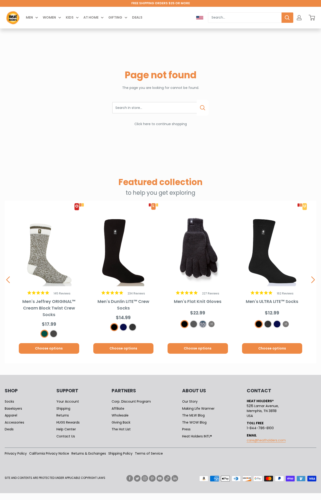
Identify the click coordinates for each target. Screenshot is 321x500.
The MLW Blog (193, 415)
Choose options (49, 348)
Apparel (11, 415)
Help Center (66, 429)
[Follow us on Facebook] (129, 478)
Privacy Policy (16, 453)
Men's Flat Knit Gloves (197, 301)
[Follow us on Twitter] (137, 478)
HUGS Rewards (68, 422)
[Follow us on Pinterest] (152, 478)
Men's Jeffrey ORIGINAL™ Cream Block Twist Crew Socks (48, 307)
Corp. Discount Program (131, 401)
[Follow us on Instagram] (144, 478)
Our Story (190, 401)
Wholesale (120, 415)
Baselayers (13, 408)
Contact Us (65, 436)
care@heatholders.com (266, 440)
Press (186, 429)
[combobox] (245, 17)
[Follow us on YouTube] (160, 478)
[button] (8, 280)
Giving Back (121, 422)
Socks (9, 401)
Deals (137, 17)
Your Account (67, 401)
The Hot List (121, 429)
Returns (62, 415)
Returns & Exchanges (88, 453)
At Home (90, 17)
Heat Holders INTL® (197, 436)
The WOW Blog (194, 422)
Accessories (14, 422)
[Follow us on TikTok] (167, 478)
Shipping (63, 408)
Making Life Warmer (198, 408)
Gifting (115, 17)
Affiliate (118, 408)
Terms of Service (149, 453)
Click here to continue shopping (160, 124)
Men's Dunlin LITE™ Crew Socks (123, 304)
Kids (70, 17)
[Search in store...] (203, 108)
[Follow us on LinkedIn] (175, 478)
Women (49, 17)
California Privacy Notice (49, 453)
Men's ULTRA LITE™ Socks (272, 301)
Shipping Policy (120, 453)
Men (29, 17)
